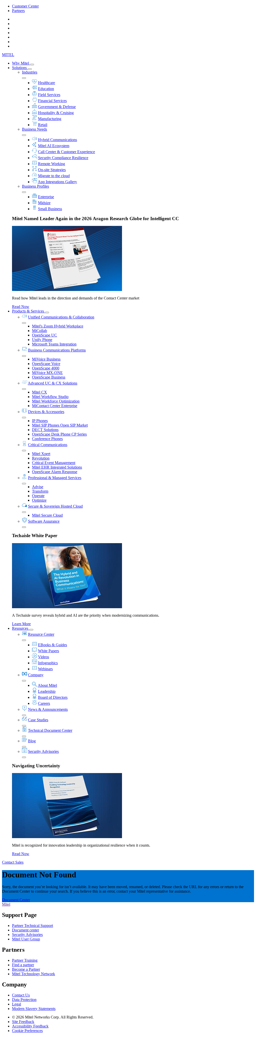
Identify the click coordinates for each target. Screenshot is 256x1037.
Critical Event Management (53, 463)
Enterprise (46, 197)
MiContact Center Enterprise (54, 406)
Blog (32, 741)
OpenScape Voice (46, 364)
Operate (38, 496)
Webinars (45, 669)
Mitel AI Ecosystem (53, 146)
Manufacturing (49, 119)
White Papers (48, 651)
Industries (29, 72)
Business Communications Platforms (57, 350)
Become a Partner (26, 969)
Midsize (44, 203)
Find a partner (23, 965)
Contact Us (21, 995)
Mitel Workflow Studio (50, 397)
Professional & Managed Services (54, 478)
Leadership (47, 691)
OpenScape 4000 (45, 368)
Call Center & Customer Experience (66, 152)
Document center (25, 930)
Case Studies (38, 720)
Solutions (20, 68)
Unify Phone (42, 339)
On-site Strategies (52, 170)
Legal (16, 1004)
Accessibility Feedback (30, 1026)
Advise (37, 487)
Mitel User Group (26, 939)
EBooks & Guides (52, 645)
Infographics (48, 663)
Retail (42, 125)
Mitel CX (39, 392)
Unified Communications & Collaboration (61, 317)
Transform (40, 491)
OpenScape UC (44, 335)
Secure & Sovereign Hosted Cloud (55, 506)
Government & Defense (57, 107)
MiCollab (39, 330)
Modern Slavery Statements (34, 1008)
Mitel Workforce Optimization (56, 401)
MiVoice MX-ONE (47, 373)
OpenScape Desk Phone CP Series (59, 434)
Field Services (49, 95)
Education (46, 89)
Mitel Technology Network (33, 974)
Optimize (39, 500)
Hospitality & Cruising (56, 113)
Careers (44, 703)
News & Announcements (48, 709)
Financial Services (52, 101)
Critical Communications (47, 445)
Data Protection (24, 999)
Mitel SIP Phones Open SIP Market (60, 425)
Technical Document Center (50, 730)
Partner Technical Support (32, 925)
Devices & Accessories (46, 412)
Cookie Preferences (27, 1030)
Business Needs (34, 129)
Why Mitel (21, 63)
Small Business (50, 209)
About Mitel (47, 685)
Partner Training (25, 960)
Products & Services (28, 311)
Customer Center (25, 6)
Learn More (21, 624)
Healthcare (46, 83)
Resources (20, 628)
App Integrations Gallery (57, 182)
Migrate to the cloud (54, 176)
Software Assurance (44, 521)
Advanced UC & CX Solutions (52, 383)
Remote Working (51, 164)
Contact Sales (13, 862)
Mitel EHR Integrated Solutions (57, 467)
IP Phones (40, 421)
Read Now (20, 306)
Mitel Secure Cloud (47, 515)
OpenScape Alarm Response (54, 472)
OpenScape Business (48, 377)
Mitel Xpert (41, 454)
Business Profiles (35, 186)
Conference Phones (47, 439)
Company (36, 675)
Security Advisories (43, 751)
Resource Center (41, 634)
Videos (43, 657)
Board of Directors (53, 697)
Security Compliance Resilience (63, 158)
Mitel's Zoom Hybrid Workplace (57, 326)
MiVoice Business (46, 359)
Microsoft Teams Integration (54, 344)
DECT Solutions (45, 430)
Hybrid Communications (57, 140)
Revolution (41, 458)
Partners (18, 11)
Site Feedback (23, 1021)
